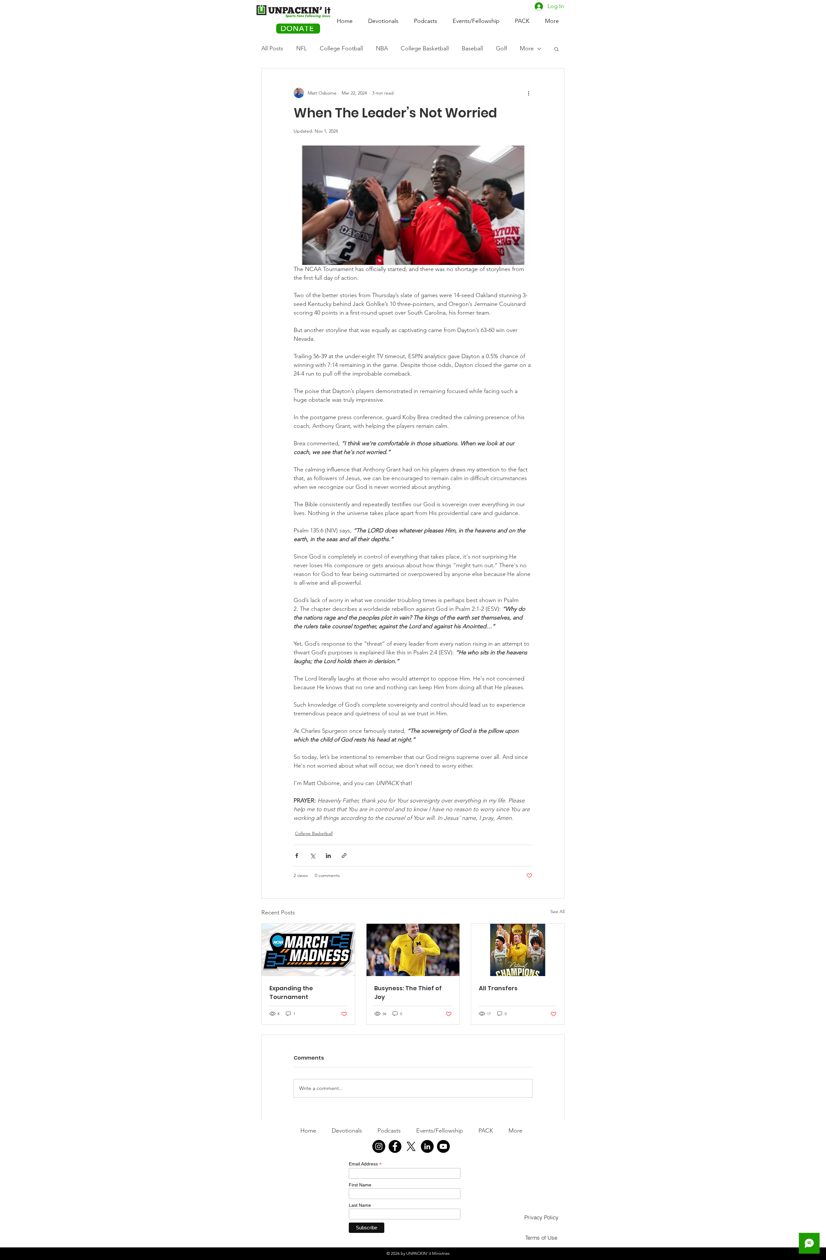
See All (557, 911)
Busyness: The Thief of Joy (408, 992)
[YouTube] (443, 1146)
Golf (501, 48)
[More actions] (528, 93)
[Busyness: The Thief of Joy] (413, 950)
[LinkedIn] (427, 1146)
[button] (522, 18)
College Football (341, 48)
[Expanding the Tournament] (308, 950)
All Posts (272, 48)
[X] (411, 1146)
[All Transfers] (517, 950)
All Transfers (498, 988)
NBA (382, 48)
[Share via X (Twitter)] (312, 855)
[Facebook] (394, 1146)
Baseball (472, 48)
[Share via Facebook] (297, 855)
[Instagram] (378, 1146)
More (527, 48)
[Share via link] (344, 855)
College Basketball (425, 48)
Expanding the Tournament (291, 992)
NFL (301, 48)
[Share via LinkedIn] (328, 855)
